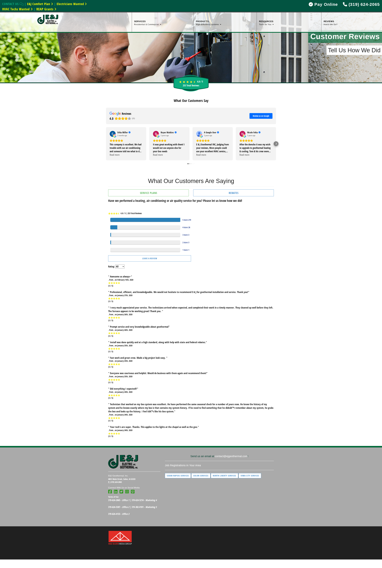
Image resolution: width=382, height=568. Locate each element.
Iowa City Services (250, 475)
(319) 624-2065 (363, 4)
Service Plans (148, 193)
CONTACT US (11, 4)
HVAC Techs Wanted (16, 9)
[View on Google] (113, 134)
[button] (106, 143)
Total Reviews (191, 85)
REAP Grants (45, 9)
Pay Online (325, 4)
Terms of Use (113, 496)
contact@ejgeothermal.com (231, 456)
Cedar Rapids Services (178, 475)
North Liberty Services (224, 475)
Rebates (233, 193)
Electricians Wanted (71, 4)
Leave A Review (149, 258)
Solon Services (200, 475)
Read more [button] (115, 154)
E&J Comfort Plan (39, 4)
